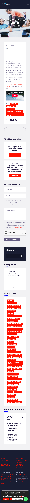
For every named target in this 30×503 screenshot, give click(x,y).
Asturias (10, 300)
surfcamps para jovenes (14, 379)
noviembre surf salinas (14, 354)
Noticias (9, 44)
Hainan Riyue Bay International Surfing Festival (15, 148)
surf (9, 368)
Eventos (10, 273)
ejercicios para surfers (14, 316)
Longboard (11, 347)
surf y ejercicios (12, 399)
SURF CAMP (19, 459)
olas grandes (11, 359)
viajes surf (18, 402)
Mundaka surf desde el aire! (15, 418)
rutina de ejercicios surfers (13, 363)
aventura (13, 103)
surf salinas (11, 394)
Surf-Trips (16, 44)
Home (7, 25)
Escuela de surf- (10, 84)
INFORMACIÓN (22, 480)
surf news (17, 392)
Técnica (10, 287)
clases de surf (12, 303)
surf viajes (11, 397)
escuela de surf (12, 321)
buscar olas (11, 106)
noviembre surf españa (14, 352)
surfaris (18, 111)
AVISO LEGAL (5, 459)
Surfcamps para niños (14, 381)
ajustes (22, 496)
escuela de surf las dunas (15, 329)
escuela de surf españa (14, 326)
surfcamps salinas (13, 384)
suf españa (18, 366)
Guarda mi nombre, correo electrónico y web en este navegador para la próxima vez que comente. (14, 203)
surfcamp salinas (12, 376)
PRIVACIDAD (4, 460)
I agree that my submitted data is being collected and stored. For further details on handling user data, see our (15, 225)
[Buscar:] (14, 256)
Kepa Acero (10, 109)
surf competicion (12, 386)
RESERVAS (21, 481)
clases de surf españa (14, 305)
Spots (10, 283)
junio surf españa (13, 336)
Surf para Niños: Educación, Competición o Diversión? (12, 427)
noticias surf (11, 349)
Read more (15, 155)
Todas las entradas (15, 25)
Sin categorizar (13, 281)
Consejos (11, 271)
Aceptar (6, 499)
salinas (10, 366)
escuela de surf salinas (14, 331)
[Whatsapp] (26, 499)
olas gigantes (17, 357)
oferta (10, 279)
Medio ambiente (13, 275)
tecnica (10, 402)
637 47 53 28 (21, 474)
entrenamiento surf (13, 318)
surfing (10, 392)
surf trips (10, 111)
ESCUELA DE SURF (21, 460)
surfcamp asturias (13, 374)
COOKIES (3, 462)
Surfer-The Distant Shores (13, 114)
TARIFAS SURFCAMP (7, 476)
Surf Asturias (17, 368)
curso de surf (11, 310)
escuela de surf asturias (14, 323)
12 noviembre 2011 (15, 144)
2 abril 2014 (15, 163)
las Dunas (10, 341)
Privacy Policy (18, 227)
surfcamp (10, 371)
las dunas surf (12, 344)
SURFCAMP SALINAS (7, 474)
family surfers (12, 334)
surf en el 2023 (12, 389)
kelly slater (11, 339)
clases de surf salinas (14, 308)
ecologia (10, 313)
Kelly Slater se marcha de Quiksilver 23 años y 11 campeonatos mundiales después (15, 168)
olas (9, 357)
